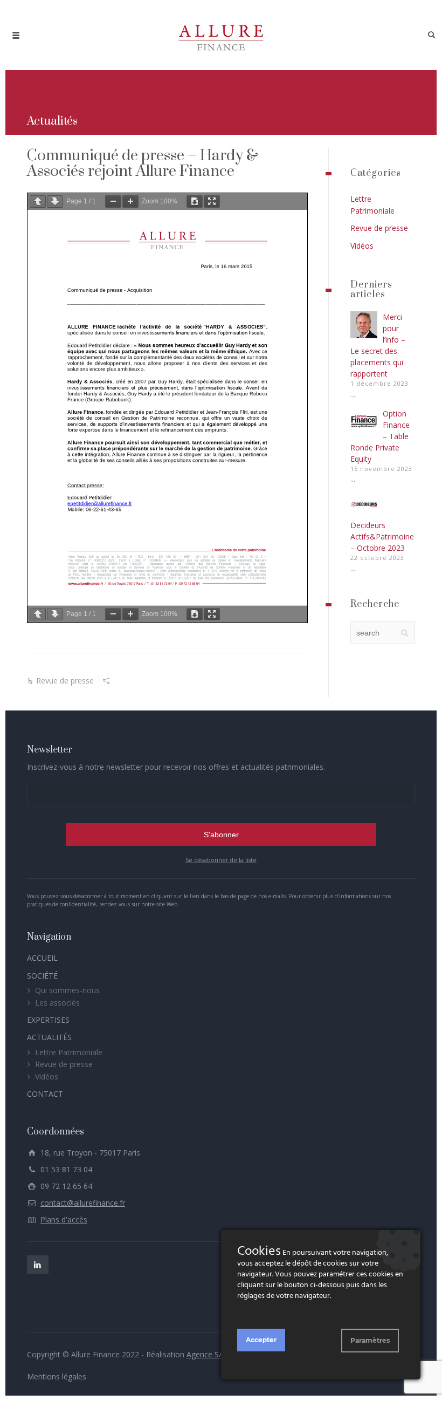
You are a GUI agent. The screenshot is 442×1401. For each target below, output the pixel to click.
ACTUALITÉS (49, 1037)
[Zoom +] (130, 201)
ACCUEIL (42, 958)
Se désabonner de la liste (221, 860)
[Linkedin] (38, 1264)
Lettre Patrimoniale (68, 1052)
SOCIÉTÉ (42, 976)
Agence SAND (211, 1354)
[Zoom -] (113, 201)
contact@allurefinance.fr (82, 1203)
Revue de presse (65, 680)
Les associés (57, 1002)
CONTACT (45, 1094)
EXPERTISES (48, 1020)
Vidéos (362, 246)
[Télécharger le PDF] (195, 201)
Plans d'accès (63, 1219)
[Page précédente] (38, 201)
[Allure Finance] (221, 35)
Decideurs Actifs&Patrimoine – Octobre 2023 (382, 536)
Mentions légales (56, 1376)
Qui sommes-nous (67, 990)
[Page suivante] (55, 201)
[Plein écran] (212, 201)
